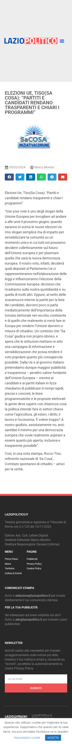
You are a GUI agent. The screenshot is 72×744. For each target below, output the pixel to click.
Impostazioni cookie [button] (27, 737)
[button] (61, 41)
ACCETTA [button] (53, 737)
